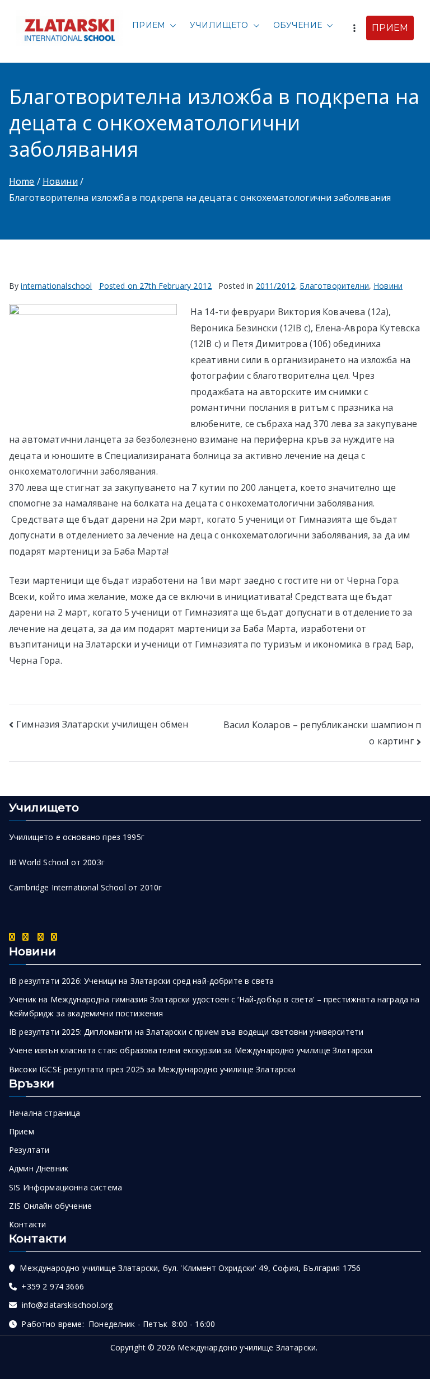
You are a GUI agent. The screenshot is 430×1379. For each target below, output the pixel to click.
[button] (170, 25)
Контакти (27, 1224)
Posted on (155, 285)
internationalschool (56, 285)
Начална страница (45, 1113)
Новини (388, 285)
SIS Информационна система (65, 1187)
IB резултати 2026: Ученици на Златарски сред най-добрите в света (141, 980)
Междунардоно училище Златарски (246, 1347)
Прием (148, 25)
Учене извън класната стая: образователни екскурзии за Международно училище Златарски (190, 1050)
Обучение (297, 25)
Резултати (29, 1150)
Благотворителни (334, 285)
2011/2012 (275, 285)
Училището (219, 25)
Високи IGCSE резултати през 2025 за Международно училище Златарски (152, 1069)
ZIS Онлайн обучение (50, 1205)
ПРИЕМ (390, 27)
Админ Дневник (38, 1168)
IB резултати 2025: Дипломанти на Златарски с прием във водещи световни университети (186, 1031)
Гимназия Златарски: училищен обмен (102, 724)
